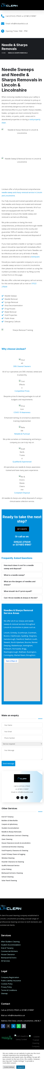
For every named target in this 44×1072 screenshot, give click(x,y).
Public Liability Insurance (11, 980)
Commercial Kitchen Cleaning (13, 847)
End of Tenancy (7, 948)
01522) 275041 (13, 1010)
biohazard (35, 257)
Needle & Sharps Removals (11, 832)
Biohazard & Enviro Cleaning (12, 873)
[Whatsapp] (19, 1026)
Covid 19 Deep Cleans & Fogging (13, 854)
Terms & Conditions (9, 990)
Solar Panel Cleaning (9, 880)
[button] (22, 529)
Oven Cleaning (7, 839)
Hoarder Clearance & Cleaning (13, 862)
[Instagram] (8, 1026)
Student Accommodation (11, 945)
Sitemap (4, 993)
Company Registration (10, 977)
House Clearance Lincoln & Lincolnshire (16, 843)
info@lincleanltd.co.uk (16, 1015)
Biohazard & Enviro (8, 957)
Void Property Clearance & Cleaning (15, 850)
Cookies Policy (6, 984)
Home (4, 53)
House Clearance (8, 954)
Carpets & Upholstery (10, 824)
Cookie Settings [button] (9, 1067)
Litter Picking (6, 869)
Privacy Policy (6, 987)
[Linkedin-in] (13, 1026)
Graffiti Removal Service (10, 865)
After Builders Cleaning (10, 941)
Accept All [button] (21, 1067)
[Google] (24, 1026)
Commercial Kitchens (9, 951)
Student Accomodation (10, 828)
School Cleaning (7, 877)
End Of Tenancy (8, 817)
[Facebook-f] (3, 1026)
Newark (7, 642)
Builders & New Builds (10, 820)
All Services (5, 961)
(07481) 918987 (28, 1010)
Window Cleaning (8, 858)
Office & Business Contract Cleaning (15, 835)
